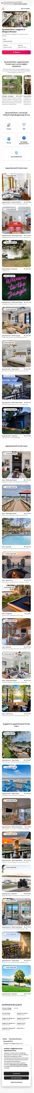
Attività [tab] (16, 1008)
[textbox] (9, 47)
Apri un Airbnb (25, 9)
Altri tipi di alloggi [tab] (6, 1008)
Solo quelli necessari (16, 1078)
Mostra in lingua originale (20, 4)
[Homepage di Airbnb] (3, 8)
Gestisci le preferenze (16, 1082)
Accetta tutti (16, 1073)
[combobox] (16, 41)
